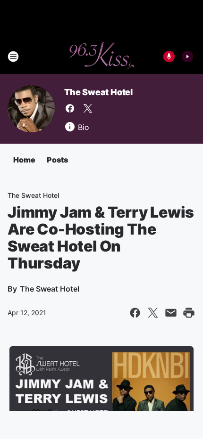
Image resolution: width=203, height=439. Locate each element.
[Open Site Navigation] (13, 56)
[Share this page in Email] (171, 312)
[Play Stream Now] (187, 56)
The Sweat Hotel (98, 92)
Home (24, 159)
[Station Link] (101, 56)
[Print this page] (188, 312)
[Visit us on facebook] (70, 108)
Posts (57, 159)
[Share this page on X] (153, 312)
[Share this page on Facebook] (135, 312)
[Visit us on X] (87, 108)
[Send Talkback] (169, 56)
